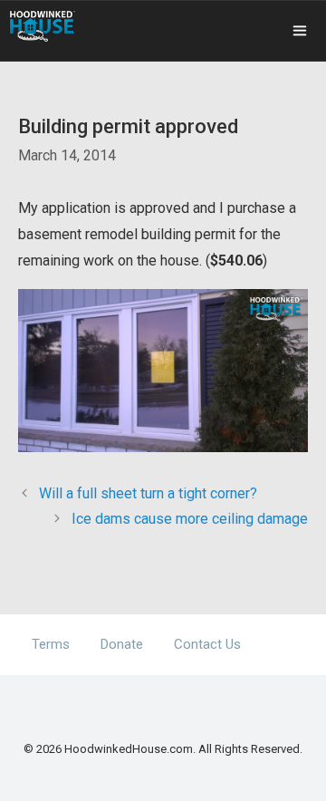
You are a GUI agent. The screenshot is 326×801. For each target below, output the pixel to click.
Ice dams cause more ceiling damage (190, 518)
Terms (51, 644)
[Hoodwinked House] (42, 26)
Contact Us (207, 644)
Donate (122, 644)
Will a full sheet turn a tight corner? (148, 493)
